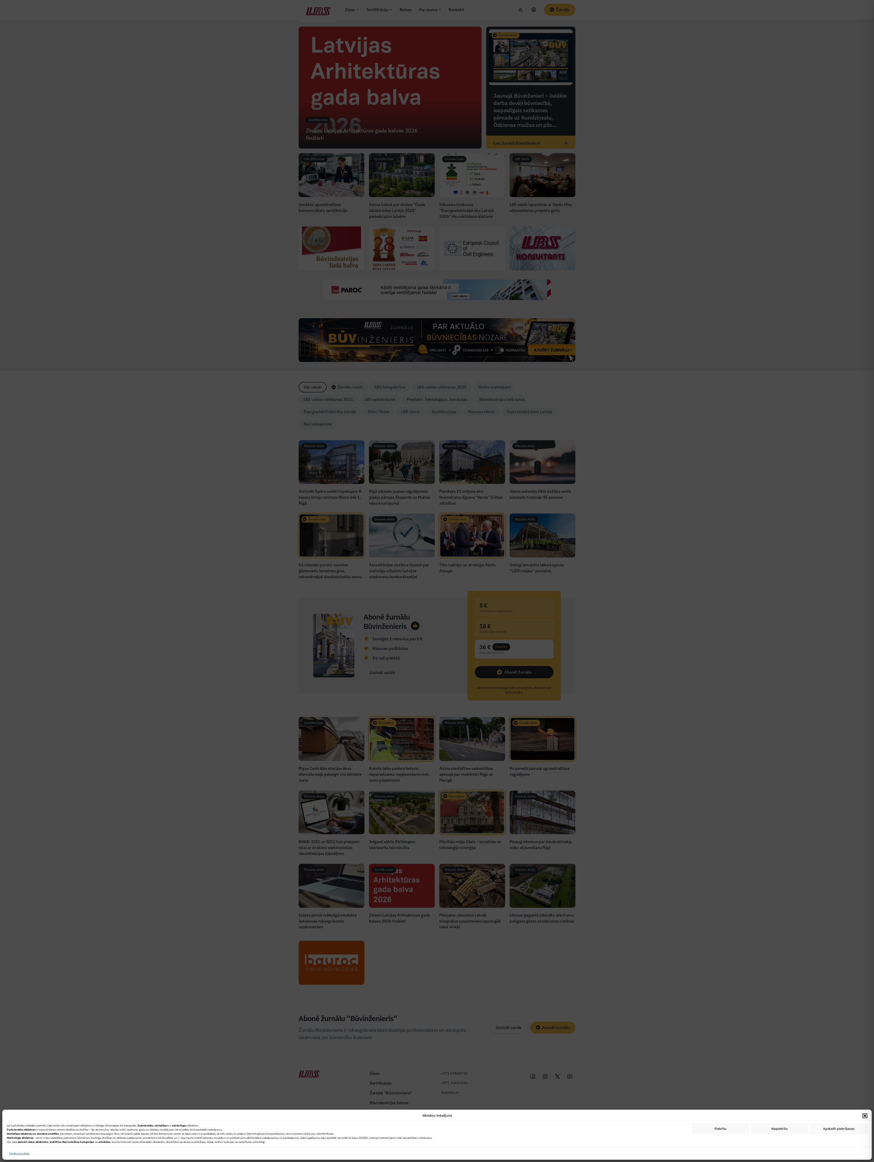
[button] (865, 1116)
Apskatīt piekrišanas (838, 1128)
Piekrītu (720, 1128)
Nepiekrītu (779, 1128)
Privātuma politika (19, 1153)
